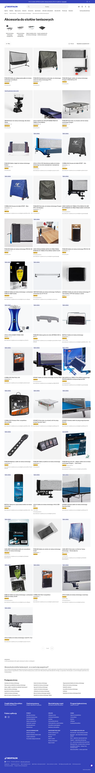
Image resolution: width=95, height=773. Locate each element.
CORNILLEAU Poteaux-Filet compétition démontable (15, 421)
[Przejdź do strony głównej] (11, 7)
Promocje (64, 10)
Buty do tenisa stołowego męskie (42, 693)
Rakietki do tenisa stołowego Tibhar (43, 695)
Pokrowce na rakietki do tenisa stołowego (14, 685)
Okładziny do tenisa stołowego (41, 691)
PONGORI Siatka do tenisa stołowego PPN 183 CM (18, 249)
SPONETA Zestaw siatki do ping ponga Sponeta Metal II (75, 421)
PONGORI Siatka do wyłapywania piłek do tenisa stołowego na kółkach (18, 78)
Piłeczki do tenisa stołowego (70, 685)
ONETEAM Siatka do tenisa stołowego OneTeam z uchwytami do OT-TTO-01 (47, 292)
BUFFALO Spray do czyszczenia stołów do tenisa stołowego (18, 505)
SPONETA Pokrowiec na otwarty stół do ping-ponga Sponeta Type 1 (46, 421)
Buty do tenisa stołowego (10, 689)
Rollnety (65, 691)
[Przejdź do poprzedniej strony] (43, 648)
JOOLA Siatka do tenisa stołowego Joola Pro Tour (18, 637)
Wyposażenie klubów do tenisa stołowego (73, 683)
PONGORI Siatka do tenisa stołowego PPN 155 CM (76, 249)
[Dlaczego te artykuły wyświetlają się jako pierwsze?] (69, 43)
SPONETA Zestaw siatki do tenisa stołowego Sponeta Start (74, 505)
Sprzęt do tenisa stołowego (41, 687)
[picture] (18, 62)
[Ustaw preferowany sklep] (79, 6)
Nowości (71, 10)
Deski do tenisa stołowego (40, 683)
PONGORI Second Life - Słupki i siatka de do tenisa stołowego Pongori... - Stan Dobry (76, 462)
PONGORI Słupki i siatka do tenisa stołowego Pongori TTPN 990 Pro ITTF (75, 78)
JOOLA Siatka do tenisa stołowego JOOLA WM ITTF (46, 505)
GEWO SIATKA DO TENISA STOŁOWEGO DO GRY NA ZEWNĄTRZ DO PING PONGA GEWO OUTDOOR (76, 206)
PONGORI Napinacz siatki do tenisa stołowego (17, 461)
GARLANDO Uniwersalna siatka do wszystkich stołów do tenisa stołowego (17, 549)
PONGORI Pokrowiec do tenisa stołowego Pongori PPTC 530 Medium (47, 206)
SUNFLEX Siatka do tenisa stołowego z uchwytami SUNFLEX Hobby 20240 (18, 595)
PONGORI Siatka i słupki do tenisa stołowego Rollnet (17, 164)
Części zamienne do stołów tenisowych (42, 34)
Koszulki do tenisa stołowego (70, 689)
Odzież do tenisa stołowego (41, 689)
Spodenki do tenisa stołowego (12, 691)
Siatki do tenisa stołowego (11, 693)
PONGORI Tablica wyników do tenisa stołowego (46, 461)
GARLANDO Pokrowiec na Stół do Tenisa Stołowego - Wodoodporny (73, 549)
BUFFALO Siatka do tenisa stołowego (72, 335)
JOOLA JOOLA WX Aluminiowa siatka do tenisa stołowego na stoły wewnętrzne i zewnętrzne (46, 164)
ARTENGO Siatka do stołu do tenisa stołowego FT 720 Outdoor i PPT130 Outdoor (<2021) (76, 292)
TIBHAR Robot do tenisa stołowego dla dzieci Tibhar (17, 121)
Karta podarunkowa (85, 10)
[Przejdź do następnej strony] (52, 648)
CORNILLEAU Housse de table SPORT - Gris (74, 163)
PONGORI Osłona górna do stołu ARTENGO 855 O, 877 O (47, 335)
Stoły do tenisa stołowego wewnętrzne (20, 35)
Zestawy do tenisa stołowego (11, 683)
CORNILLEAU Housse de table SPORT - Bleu (16, 206)
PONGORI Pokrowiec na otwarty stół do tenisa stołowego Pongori (75, 121)
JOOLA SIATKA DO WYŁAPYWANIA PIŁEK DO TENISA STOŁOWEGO (45, 121)
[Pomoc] (82, 6)
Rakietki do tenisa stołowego (41, 685)
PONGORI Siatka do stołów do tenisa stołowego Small (47, 549)
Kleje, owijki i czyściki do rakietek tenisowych (15, 687)
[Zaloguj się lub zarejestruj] (85, 6)
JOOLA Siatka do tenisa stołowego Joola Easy (75, 594)
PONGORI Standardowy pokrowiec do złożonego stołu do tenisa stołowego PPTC (47, 78)
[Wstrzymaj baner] (87, 2)
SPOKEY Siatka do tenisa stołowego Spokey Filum (47, 377)
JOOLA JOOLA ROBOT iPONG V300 (14, 335)
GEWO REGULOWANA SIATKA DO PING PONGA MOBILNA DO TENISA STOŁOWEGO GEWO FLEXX (46, 249)
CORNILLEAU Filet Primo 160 (12, 377)
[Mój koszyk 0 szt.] (89, 6)
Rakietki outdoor (67, 687)
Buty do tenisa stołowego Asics (12, 695)
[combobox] (84, 43)
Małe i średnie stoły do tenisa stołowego (31, 34)
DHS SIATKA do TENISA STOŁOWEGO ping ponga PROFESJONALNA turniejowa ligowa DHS (76, 378)
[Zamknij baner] (89, 2)
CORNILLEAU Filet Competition (41, 594)
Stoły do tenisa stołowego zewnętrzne (9, 35)
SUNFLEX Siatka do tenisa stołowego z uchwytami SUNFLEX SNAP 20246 (18, 292)
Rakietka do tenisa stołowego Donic (72, 693)
